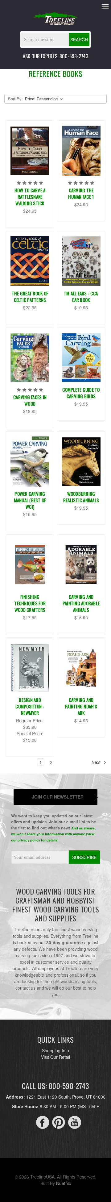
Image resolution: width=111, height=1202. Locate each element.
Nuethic (63, 1183)
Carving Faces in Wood (30, 400)
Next (97, 762)
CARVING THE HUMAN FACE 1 (81, 193)
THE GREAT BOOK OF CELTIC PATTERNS (30, 296)
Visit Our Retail (55, 1057)
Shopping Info (55, 1050)
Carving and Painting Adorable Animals (81, 603)
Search (79, 39)
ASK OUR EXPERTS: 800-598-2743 (55, 56)
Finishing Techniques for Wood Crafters (30, 603)
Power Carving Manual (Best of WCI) (30, 500)
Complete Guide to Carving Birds (81, 392)
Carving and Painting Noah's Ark (81, 706)
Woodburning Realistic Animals (81, 496)
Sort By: (15, 99)
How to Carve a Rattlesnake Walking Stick (30, 197)
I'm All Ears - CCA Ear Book (81, 296)
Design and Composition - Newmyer (29, 706)
